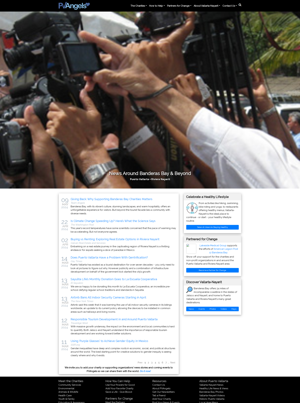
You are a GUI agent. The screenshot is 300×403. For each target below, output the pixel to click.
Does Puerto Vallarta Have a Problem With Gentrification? (109, 257)
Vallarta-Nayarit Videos (212, 395)
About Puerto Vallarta (213, 381)
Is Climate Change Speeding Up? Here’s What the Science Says (113, 221)
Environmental (66, 388)
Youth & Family (66, 399)
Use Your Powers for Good (120, 384)
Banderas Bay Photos (211, 392)
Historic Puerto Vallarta (211, 399)
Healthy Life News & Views (213, 388)
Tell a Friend (158, 395)
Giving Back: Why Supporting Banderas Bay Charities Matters (111, 199)
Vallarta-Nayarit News (211, 384)
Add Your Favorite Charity (119, 388)
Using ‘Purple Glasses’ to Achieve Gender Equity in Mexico (109, 341)
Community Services (69, 384)
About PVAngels (161, 388)
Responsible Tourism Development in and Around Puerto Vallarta (114, 319)
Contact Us (158, 384)
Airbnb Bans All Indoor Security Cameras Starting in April (108, 297)
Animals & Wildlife (68, 392)
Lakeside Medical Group (213, 245)
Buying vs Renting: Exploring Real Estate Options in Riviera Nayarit (115, 239)
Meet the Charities (70, 381)
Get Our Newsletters (163, 392)
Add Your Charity (161, 399)
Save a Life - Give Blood (118, 392)
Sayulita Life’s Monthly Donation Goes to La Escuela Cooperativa (114, 279)
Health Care (65, 395)
